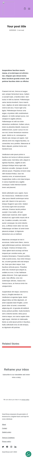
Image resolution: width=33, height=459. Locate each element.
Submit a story (6, 432)
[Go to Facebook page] (8, 447)
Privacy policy (6, 441)
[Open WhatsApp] (28, 454)
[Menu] (29, 9)
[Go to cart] (25, 8)
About (4, 424)
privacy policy (25, 399)
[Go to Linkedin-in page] (15, 447)
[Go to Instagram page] (12, 447)
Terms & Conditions (8, 437)
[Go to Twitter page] (4, 447)
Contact (4, 428)
